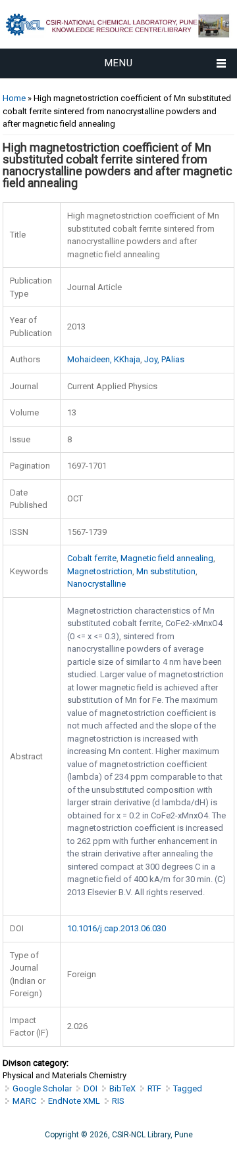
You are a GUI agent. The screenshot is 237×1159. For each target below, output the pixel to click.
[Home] (118, 42)
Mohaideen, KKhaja (103, 359)
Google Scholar (42, 1088)
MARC (24, 1101)
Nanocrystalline (96, 584)
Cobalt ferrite (92, 558)
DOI (90, 1088)
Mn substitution (166, 571)
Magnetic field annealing (166, 558)
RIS (118, 1101)
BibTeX (122, 1088)
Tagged (187, 1088)
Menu (119, 63)
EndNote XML (74, 1101)
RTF (154, 1088)
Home (14, 98)
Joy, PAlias (164, 359)
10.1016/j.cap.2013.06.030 (116, 928)
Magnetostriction (99, 571)
